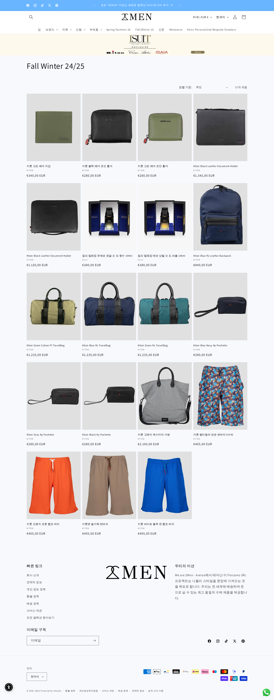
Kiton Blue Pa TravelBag (96, 345)
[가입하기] (94, 640)
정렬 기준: (185, 87)
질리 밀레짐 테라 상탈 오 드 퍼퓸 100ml (161, 255)
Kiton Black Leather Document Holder (215, 166)
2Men (37, 690)
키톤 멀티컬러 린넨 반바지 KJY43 (213, 434)
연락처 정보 (34, 582)
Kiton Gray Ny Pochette (40, 434)
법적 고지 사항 (155, 690)
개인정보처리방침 (88, 690)
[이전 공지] (94, 5)
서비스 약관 (34, 610)
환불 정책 (33, 596)
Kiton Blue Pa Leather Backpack (212, 255)
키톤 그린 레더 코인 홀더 (153, 166)
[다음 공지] (179, 5)
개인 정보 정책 (36, 589)
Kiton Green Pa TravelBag (153, 345)
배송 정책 (33, 603)
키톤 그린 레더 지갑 (39, 166)
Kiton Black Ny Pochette (96, 434)
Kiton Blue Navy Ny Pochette (210, 345)
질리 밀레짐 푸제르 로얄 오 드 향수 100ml (107, 255)
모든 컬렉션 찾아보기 (41, 617)
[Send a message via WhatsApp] (266, 692)
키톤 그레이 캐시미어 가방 (154, 434)
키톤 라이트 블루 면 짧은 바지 (156, 524)
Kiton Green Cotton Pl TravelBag (46, 345)
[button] (31, 17)
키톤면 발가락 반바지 (95, 524)
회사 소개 (33, 575)
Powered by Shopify (51, 690)
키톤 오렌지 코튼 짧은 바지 (43, 524)
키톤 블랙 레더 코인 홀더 (97, 166)
